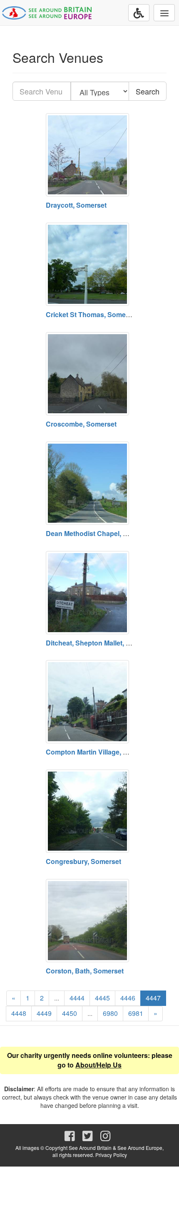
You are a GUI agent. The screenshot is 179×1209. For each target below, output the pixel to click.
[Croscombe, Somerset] (89, 373)
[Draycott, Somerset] (89, 154)
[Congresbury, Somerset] (89, 811)
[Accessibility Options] (138, 12)
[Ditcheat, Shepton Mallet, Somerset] (89, 592)
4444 (77, 998)
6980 (110, 1013)
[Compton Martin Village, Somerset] (89, 701)
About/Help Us (98, 1065)
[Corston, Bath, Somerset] (89, 920)
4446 (127, 998)
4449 (44, 1013)
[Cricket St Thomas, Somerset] (89, 264)
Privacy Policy (111, 1154)
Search (147, 91)
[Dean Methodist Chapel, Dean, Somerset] (89, 483)
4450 (69, 1013)
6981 (135, 1013)
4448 (18, 1013)
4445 (102, 998)
